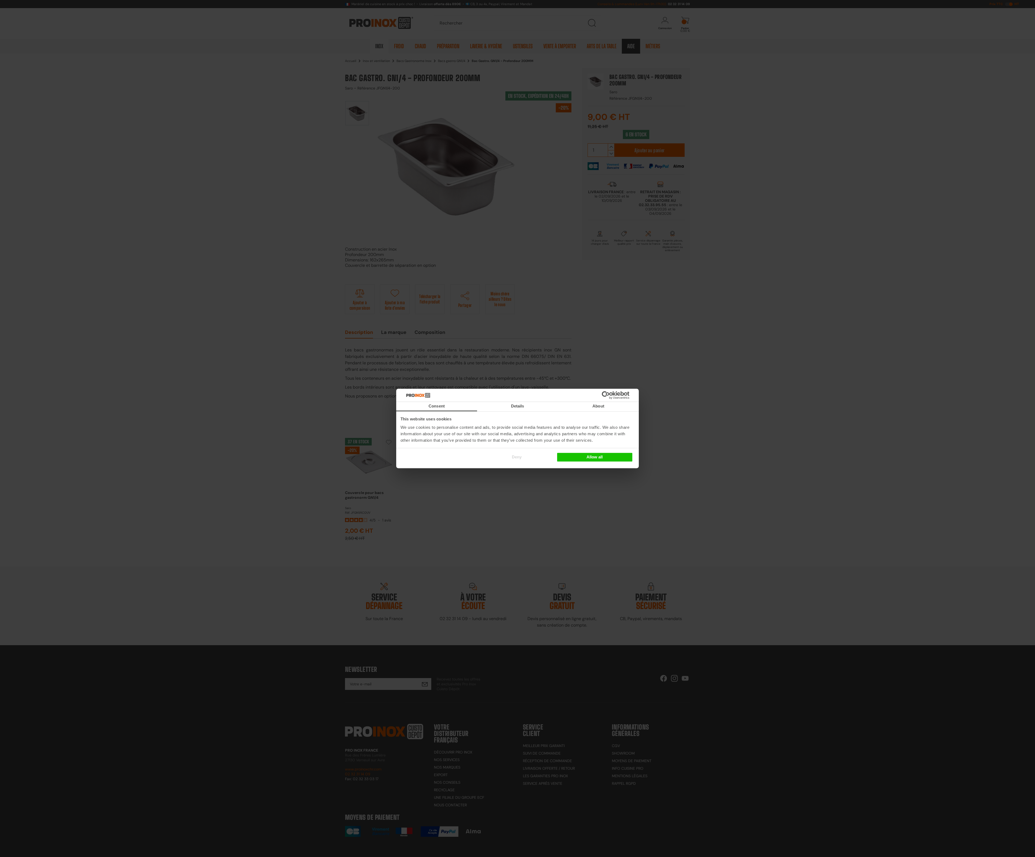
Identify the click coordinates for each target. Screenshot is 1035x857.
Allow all (594, 457)
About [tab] (598, 406)
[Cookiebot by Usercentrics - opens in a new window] (613, 395)
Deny (517, 457)
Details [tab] (517, 406)
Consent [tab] (437, 406)
